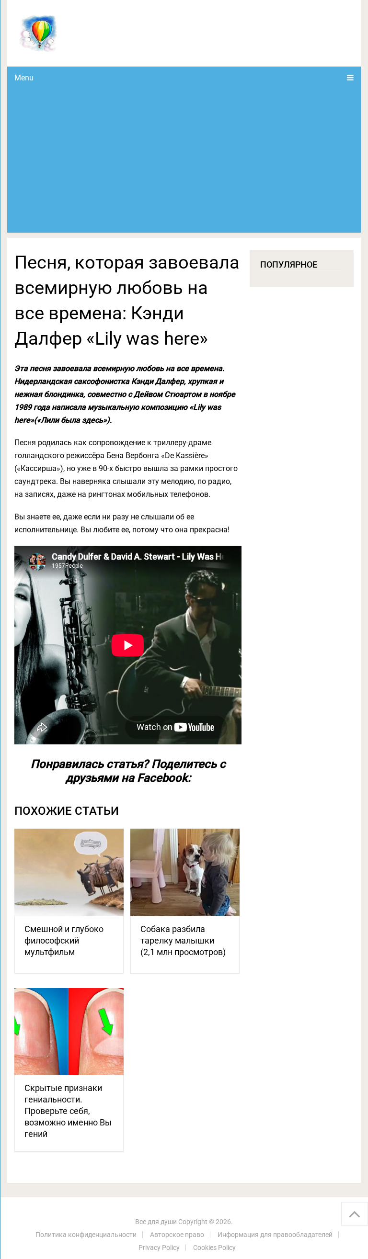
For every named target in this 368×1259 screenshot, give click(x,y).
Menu (24, 77)
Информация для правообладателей (275, 1234)
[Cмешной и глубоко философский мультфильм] (69, 872)
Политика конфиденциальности (86, 1234)
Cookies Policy (214, 1247)
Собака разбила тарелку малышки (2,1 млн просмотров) (183, 940)
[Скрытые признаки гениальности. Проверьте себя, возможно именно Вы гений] (69, 1032)
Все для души (156, 1221)
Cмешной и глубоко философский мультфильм (64, 940)
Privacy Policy (159, 1247)
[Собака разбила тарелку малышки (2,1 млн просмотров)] (185, 872)
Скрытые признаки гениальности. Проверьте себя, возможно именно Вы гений (68, 1111)
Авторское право (177, 1234)
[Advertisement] (183, 161)
